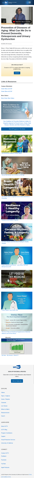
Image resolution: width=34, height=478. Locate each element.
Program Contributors (6, 433)
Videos (3, 392)
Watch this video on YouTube (21, 22)
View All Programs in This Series (17, 129)
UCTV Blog (4, 429)
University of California (7, 443)
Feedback (3, 456)
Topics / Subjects (5, 395)
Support (3, 436)
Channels (3, 402)
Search (3, 416)
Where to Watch (5, 409)
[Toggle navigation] (29, 2)
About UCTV (4, 426)
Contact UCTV (5, 453)
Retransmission (5, 412)
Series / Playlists (5, 399)
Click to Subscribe (17, 381)
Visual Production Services (8, 439)
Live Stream (4, 406)
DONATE (17, 73)
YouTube (3, 463)
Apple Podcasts (5, 467)
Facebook (3, 460)
